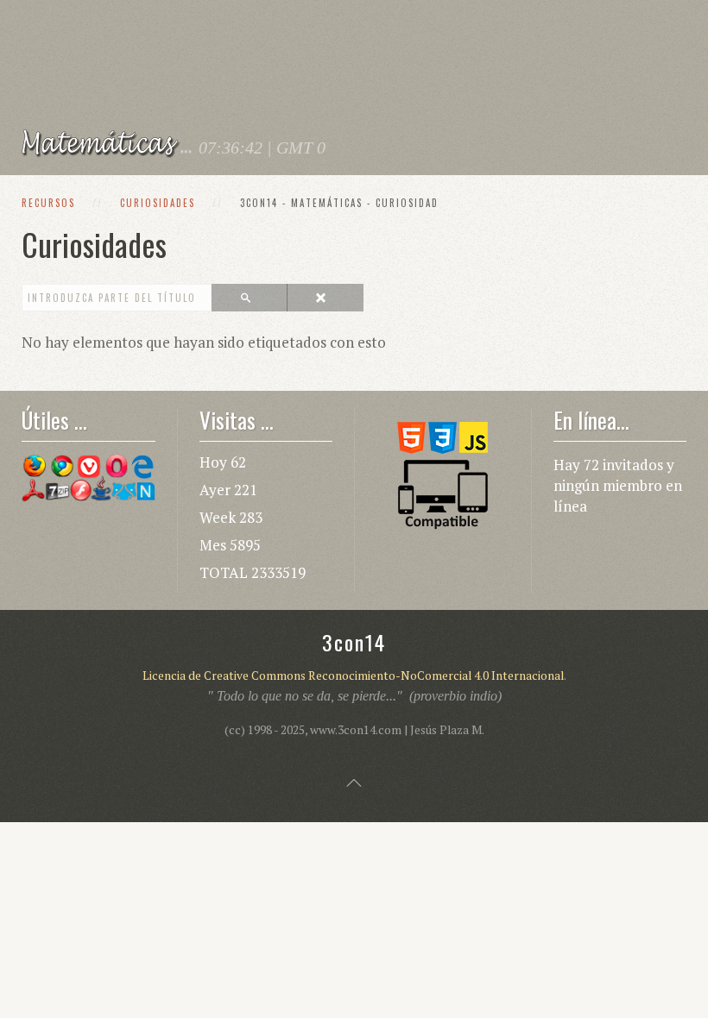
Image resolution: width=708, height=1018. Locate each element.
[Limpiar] (325, 297)
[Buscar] (250, 297)
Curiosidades (157, 203)
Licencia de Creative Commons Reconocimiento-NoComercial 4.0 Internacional (353, 675)
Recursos (48, 203)
